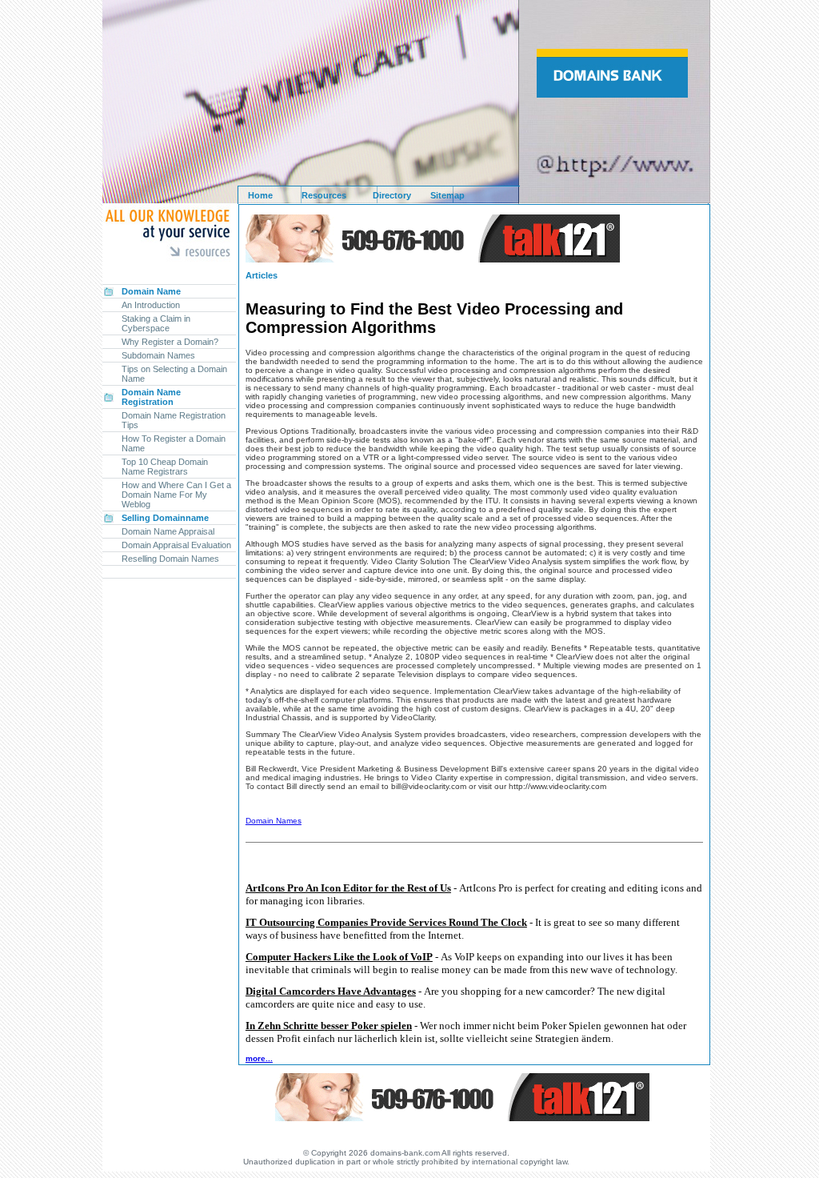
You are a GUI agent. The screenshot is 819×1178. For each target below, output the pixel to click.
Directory (392, 195)
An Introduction (151, 305)
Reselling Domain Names (170, 558)
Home (260, 195)
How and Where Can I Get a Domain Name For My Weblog (176, 494)
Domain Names (274, 820)
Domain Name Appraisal (168, 531)
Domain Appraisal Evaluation (176, 545)
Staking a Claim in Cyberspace (156, 323)
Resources (324, 195)
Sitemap (447, 195)
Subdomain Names (158, 355)
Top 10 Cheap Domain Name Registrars (165, 466)
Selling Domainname (165, 518)
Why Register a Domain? (170, 342)
